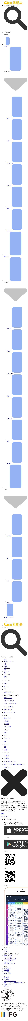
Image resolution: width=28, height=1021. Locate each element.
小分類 (5, 666)
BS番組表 (6, 970)
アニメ (5, 664)
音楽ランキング (8, 962)
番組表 (5, 659)
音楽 (5, 669)
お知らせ (6, 986)
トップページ (4, 816)
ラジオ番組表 (7, 973)
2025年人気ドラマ (9, 661)
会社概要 (6, 977)
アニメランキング (9, 960)
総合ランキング (8, 955)
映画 (5, 673)
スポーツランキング (9, 963)
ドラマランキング (9, 957)
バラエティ (7, 668)
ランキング (7, 674)
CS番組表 (6, 971)
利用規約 (6, 979)
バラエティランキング (10, 959)
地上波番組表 (7, 968)
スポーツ (6, 671)
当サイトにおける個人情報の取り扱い (14, 982)
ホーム (5, 677)
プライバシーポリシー (10, 981)
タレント (6, 676)
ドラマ (5, 663)
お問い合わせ (7, 984)
